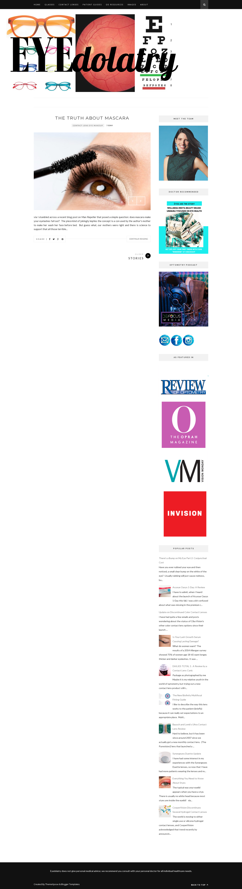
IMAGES (131, 4)
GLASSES (49, 4)
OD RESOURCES (114, 4)
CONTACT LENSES (69, 4)
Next (141, 201)
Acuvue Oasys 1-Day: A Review (189, 587)
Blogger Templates (70, 884)
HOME (37, 4)
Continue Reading (138, 239)
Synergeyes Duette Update (187, 753)
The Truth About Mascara (92, 118)
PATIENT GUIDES (92, 4)
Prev (132, 201)
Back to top (198, 885)
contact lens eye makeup (88, 125)
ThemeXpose (52, 884)
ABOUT (144, 4)
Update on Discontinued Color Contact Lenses (183, 612)
